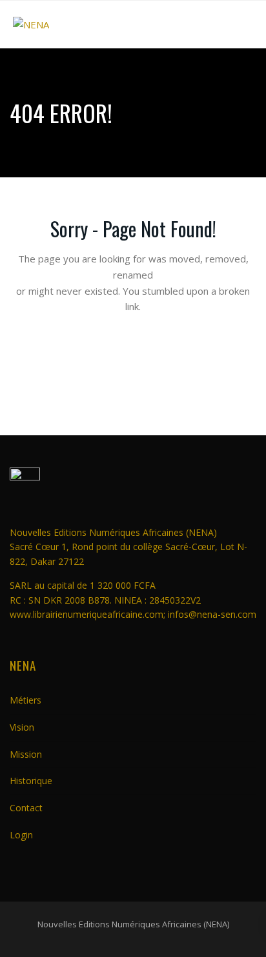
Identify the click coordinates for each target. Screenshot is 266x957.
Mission (26, 754)
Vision (22, 727)
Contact (26, 808)
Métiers (25, 700)
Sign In (133, 499)
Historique (31, 780)
